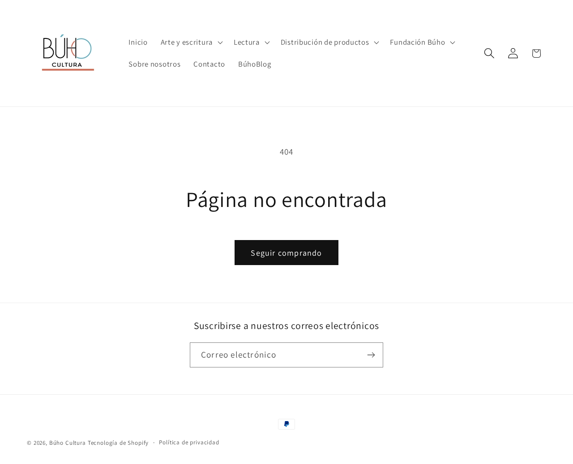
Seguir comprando (286, 253)
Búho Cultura (67, 443)
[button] (190, 42)
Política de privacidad (189, 442)
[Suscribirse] (371, 354)
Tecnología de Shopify (118, 443)
